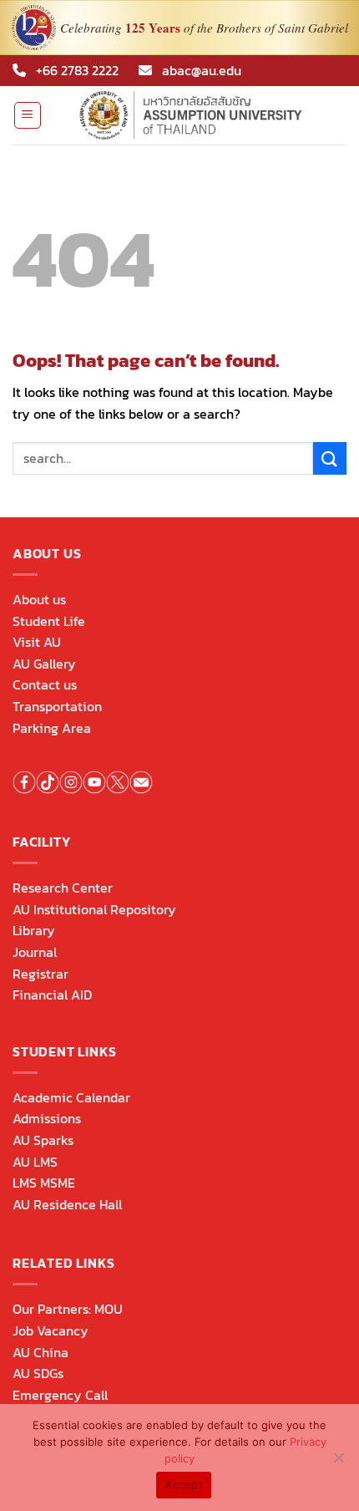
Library (34, 930)
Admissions (47, 1118)
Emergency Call (60, 1395)
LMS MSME (44, 1183)
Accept (183, 1484)
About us (39, 599)
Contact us (45, 684)
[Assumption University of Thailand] (194, 115)
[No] (338, 1462)
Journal (35, 952)
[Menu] (28, 115)
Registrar (40, 974)
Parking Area (52, 728)
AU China (40, 1352)
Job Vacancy (50, 1330)
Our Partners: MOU (68, 1309)
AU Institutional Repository (94, 909)
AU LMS (35, 1162)
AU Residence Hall (67, 1204)
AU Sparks (43, 1140)
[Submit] (329, 458)
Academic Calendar (71, 1097)
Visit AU (37, 642)
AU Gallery (44, 664)
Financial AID (52, 994)
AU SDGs (38, 1373)
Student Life (49, 621)
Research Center (63, 888)
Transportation (57, 706)
